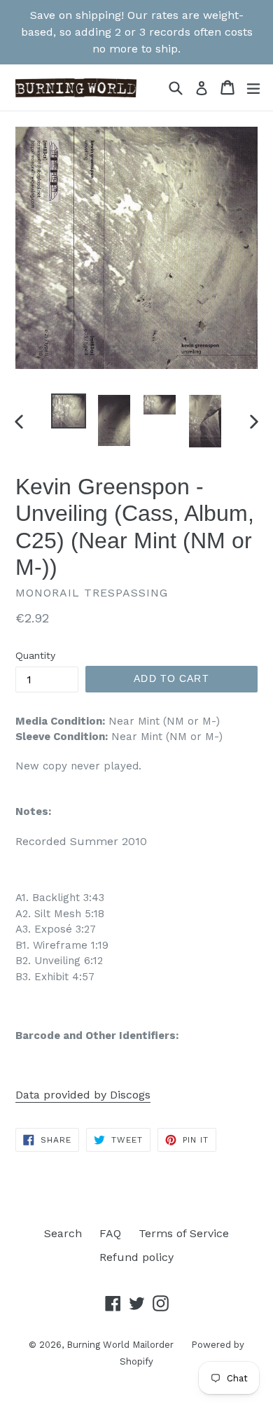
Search (63, 1233)
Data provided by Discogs (82, 1094)
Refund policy (136, 1257)
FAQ (110, 1233)
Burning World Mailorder (120, 1344)
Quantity (35, 655)
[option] (68, 411)
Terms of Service (184, 1233)
